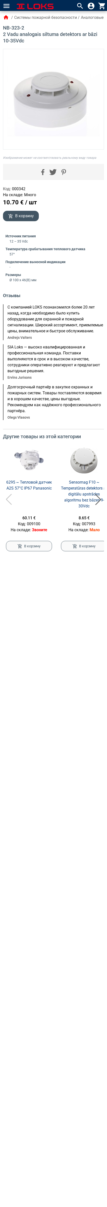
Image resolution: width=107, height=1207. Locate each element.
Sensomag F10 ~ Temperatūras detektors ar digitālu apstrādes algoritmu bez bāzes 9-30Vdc (84, 494)
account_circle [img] (91, 6)
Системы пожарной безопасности (45, 17)
